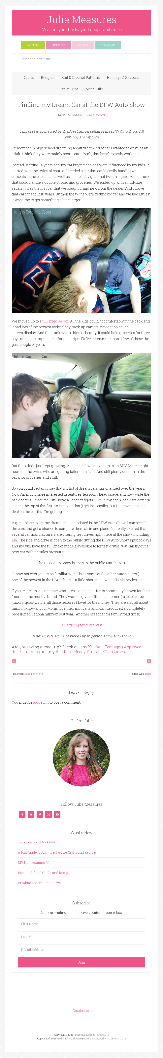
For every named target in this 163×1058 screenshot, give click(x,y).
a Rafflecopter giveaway (81, 625)
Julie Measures (82, 19)
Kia (14, 540)
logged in (41, 702)
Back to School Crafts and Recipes (44, 873)
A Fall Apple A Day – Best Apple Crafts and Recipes (57, 852)
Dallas (148, 673)
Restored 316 (102, 1034)
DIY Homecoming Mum (35, 862)
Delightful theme (83, 1034)
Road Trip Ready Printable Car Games (90, 651)
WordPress (112, 1038)
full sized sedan (55, 321)
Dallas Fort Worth (33, 673)
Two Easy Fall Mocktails (36, 842)
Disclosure (81, 1010)
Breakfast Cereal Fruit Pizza (39, 883)
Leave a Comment (95, 114)
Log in (123, 1038)
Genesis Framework (94, 1038)
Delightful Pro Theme (69, 1038)
